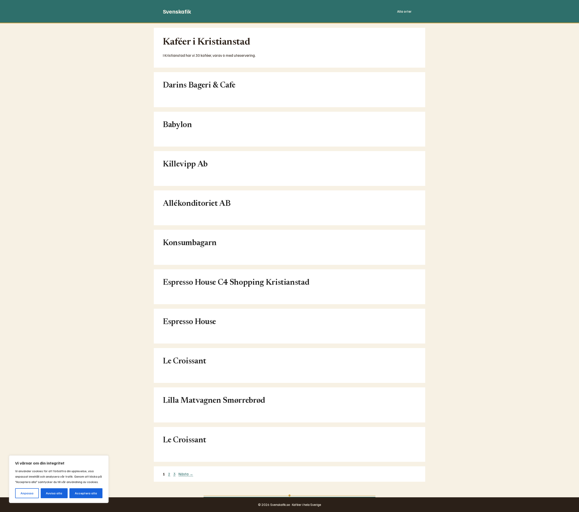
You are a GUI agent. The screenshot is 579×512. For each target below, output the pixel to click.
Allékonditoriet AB (197, 204)
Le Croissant (184, 361)
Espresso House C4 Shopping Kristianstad (236, 283)
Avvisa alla (54, 493)
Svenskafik (177, 11)
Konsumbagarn (190, 243)
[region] (59, 479)
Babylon (177, 125)
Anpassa (27, 493)
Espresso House (189, 322)
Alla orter (404, 11)
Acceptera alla (86, 493)
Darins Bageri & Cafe (199, 86)
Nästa (185, 474)
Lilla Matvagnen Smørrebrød (214, 401)
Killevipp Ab (185, 164)
